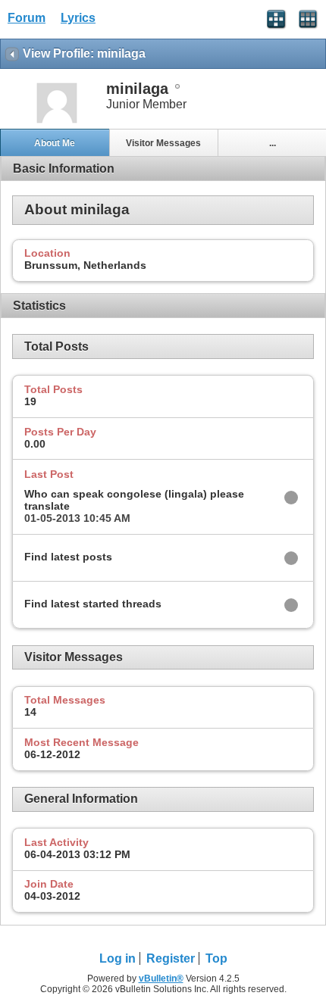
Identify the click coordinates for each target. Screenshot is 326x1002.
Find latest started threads (92, 604)
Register (170, 958)
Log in (117, 958)
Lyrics (78, 17)
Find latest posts (68, 557)
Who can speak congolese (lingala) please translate (134, 500)
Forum (26, 17)
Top (216, 958)
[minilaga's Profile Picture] (57, 121)
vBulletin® (161, 978)
